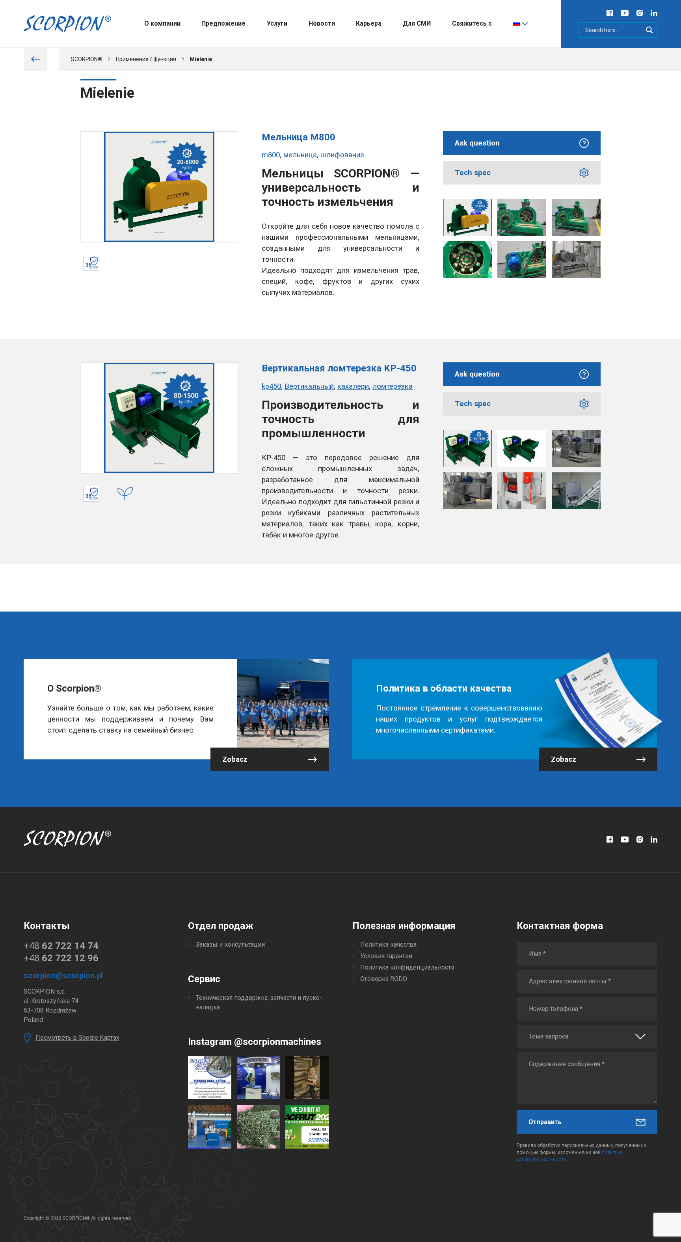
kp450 (271, 386)
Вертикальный (309, 386)
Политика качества (388, 944)
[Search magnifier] (649, 30)
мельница (300, 155)
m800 (271, 155)
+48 (61, 945)
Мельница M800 (298, 137)
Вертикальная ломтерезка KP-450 (339, 368)
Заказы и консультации (230, 944)
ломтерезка (392, 386)
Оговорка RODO (383, 979)
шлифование (342, 155)
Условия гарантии (386, 956)
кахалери (353, 386)
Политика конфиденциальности (407, 967)
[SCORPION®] (67, 23)
